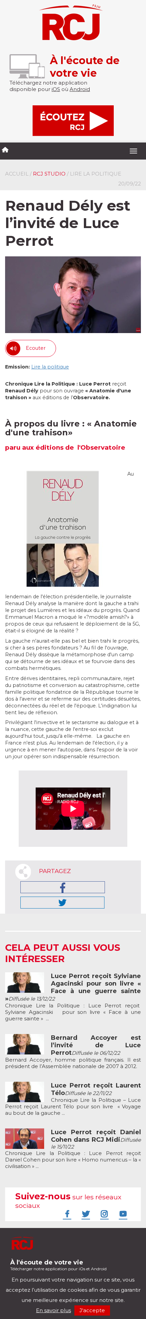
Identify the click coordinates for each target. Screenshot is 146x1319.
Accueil (17, 173)
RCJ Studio (49, 173)
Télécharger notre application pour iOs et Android (58, 1265)
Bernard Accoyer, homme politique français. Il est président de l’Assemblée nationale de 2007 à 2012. (73, 1052)
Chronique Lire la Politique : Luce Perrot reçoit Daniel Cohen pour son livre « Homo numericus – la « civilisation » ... (73, 1149)
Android (80, 89)
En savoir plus (53, 1310)
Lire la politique (50, 367)
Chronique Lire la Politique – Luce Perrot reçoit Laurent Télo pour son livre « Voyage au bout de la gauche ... (73, 1099)
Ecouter (35, 348)
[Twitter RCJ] (84, 1214)
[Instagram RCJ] (103, 1214)
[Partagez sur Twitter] (62, 902)
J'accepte (92, 1310)
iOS (56, 89)
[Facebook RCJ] (66, 1214)
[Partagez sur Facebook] (62, 887)
